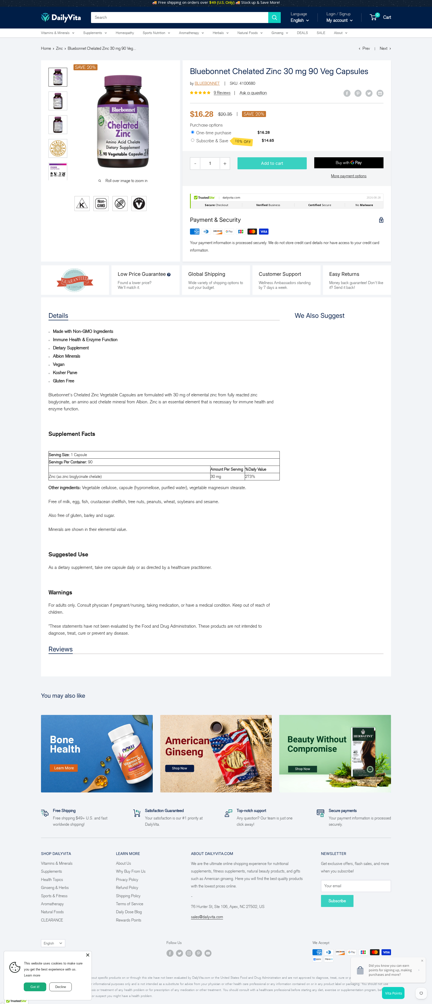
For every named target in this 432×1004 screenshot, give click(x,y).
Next (383, 48)
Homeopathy (125, 33)
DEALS (302, 33)
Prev (366, 48)
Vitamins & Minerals (55, 33)
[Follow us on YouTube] (208, 953)
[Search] (274, 17)
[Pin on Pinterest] (358, 93)
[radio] (192, 132)
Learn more (32, 975)
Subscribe (337, 900)
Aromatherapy (189, 33)
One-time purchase (213, 133)
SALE (321, 33)
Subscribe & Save (223, 141)
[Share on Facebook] (347, 93)
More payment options (348, 176)
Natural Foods (248, 33)
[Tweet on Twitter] (369, 93)
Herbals (218, 33)
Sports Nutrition (154, 33)
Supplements (92, 33)
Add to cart (272, 163)
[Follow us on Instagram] (189, 953)
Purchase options (206, 125)
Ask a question (253, 92)
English (49, 943)
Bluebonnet (207, 83)
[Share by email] (380, 93)
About (338, 33)
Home (46, 48)
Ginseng (277, 33)
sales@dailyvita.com (207, 916)
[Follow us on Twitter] (179, 953)
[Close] (87, 954)
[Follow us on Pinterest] (198, 953)
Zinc (59, 48)
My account (337, 20)
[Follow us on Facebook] (170, 953)
